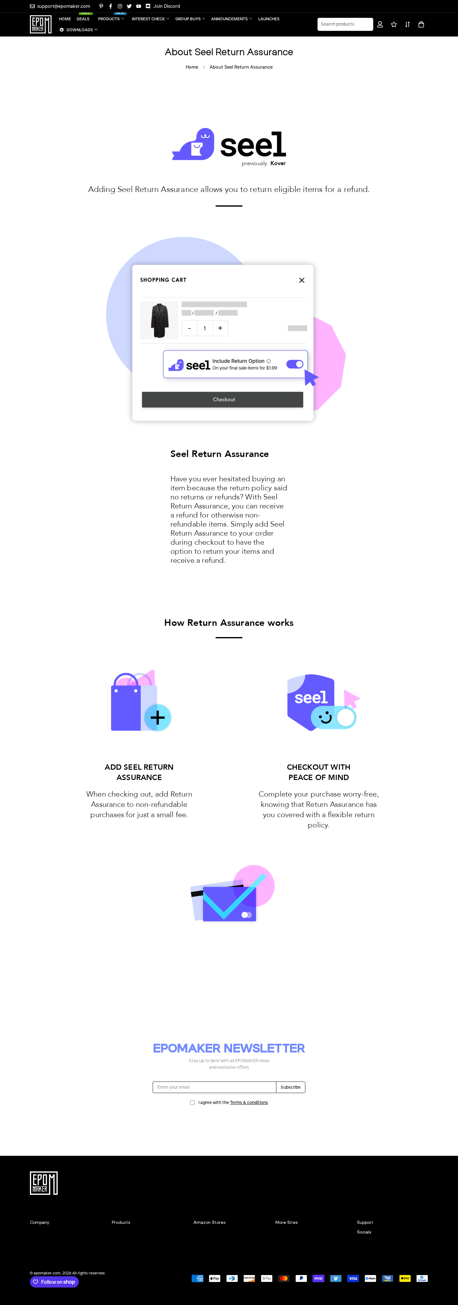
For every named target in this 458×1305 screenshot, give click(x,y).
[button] (420, 24)
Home (192, 67)
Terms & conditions (249, 1102)
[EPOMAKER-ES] (41, 24)
